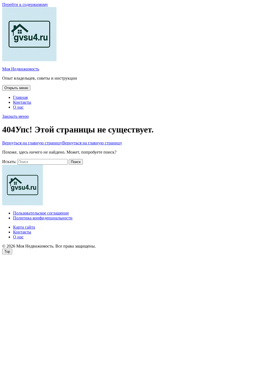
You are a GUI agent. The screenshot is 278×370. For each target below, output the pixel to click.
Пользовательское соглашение (41, 213)
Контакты (22, 102)
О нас (18, 107)
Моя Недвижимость (20, 69)
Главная (20, 97)
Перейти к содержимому (25, 4)
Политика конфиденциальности (42, 218)
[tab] (16, 88)
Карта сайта (24, 227)
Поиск (76, 162)
